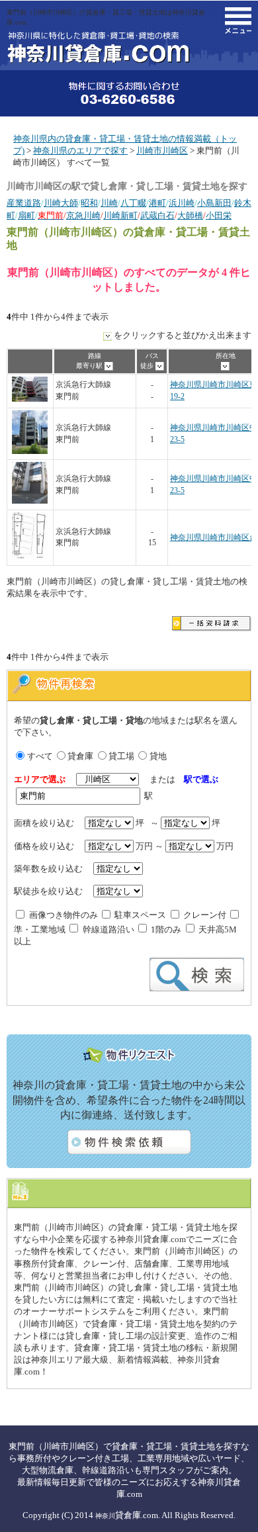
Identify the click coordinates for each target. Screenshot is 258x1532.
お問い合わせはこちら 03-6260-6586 (129, 93)
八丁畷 (133, 203)
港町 (157, 203)
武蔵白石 (157, 215)
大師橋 (190, 215)
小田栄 (219, 215)
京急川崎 (83, 215)
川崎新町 (120, 215)
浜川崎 (181, 203)
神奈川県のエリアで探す (80, 151)
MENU (238, 20)
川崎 (109, 203)
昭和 (89, 203)
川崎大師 (61, 203)
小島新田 (214, 203)
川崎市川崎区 (162, 151)
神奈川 (105, 1515)
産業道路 (24, 203)
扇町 (26, 215)
